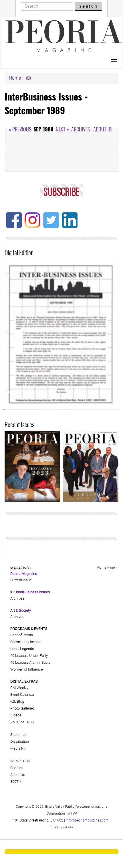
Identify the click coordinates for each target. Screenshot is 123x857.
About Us (17, 775)
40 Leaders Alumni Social (30, 662)
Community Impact (25, 642)
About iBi (102, 129)
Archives (80, 129)
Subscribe (18, 734)
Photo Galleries (22, 708)
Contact (16, 768)
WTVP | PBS (20, 761)
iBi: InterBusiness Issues (30, 592)
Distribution (19, 741)
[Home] (64, 36)
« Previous (20, 129)
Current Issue (21, 580)
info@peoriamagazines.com (87, 820)
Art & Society (20, 610)
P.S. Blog (17, 701)
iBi (28, 78)
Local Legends (22, 649)
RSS (30, 722)
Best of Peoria (21, 635)
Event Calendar (22, 694)
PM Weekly (19, 687)
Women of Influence (26, 669)
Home (15, 78)
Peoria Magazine (23, 574)
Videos (15, 715)
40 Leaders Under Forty (29, 655)
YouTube (17, 722)
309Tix (15, 781)
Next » (62, 129)
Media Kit (17, 748)
